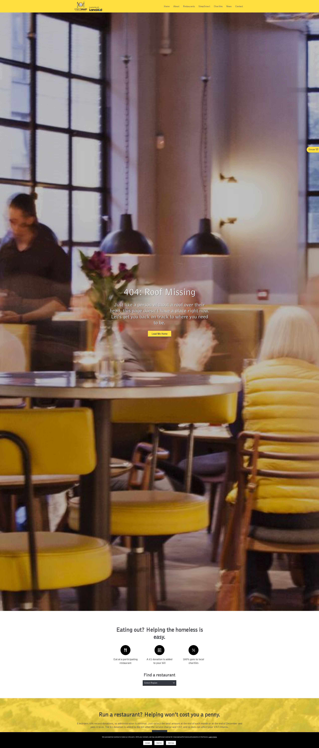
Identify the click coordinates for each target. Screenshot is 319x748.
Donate (312, 149)
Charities (218, 6)
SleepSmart (204, 6)
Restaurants (189, 6)
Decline (159, 743)
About (176, 6)
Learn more (212, 737)
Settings (171, 743)
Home (167, 6)
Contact (239, 6)
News (229, 6)
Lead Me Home (159, 333)
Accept (147, 743)
